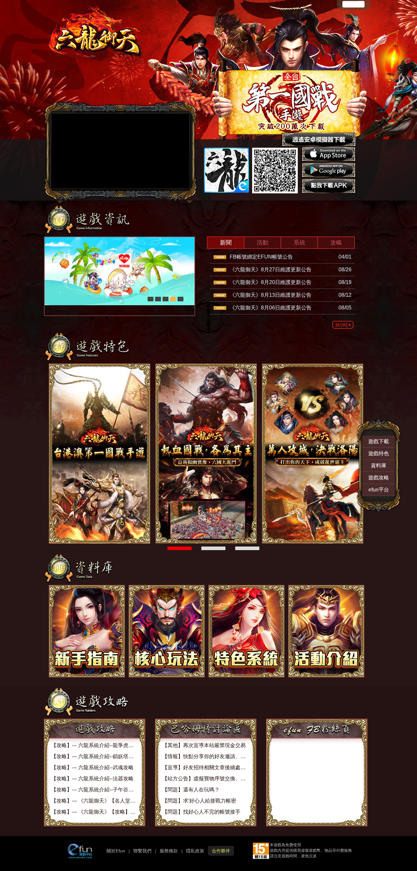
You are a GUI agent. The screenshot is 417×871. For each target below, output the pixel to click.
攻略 (336, 242)
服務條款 (169, 850)
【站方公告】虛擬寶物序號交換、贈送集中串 (214, 778)
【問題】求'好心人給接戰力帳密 (199, 800)
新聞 (226, 242)
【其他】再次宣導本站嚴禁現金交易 (204, 745)
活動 (262, 242)
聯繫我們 (142, 850)
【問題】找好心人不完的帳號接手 (201, 812)
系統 (299, 242)
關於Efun (116, 850)
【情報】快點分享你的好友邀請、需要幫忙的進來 (219, 756)
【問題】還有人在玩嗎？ (191, 789)
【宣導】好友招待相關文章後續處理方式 (209, 767)
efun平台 (378, 489)
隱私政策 (195, 850)
